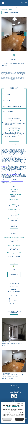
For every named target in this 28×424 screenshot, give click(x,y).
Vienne (13, 7)
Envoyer (14, 144)
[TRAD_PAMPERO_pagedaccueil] (3, 3)
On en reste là (19, 403)
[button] (25, 34)
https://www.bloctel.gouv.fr (13, 174)
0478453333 (14, 131)
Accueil (2, 7)
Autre (16, 7)
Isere (10, 7)
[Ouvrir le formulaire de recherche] (22, 3)
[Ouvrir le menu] (26, 3)
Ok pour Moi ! (19, 419)
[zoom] (14, 50)
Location (6, 7)
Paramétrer (7, 419)
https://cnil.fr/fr (4, 166)
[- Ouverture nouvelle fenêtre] (14, 396)
